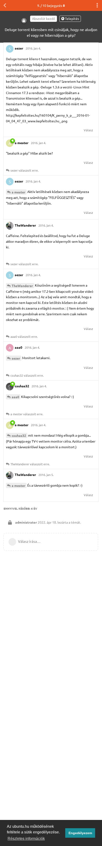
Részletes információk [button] (26, 839)
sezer (16, 358)
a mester (18, 192)
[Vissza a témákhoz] (4, 5)
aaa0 (15, 397)
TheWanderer (22, 286)
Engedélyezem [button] (80, 833)
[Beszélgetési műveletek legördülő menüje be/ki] (97, 5)
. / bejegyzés (49, 5)
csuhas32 (19, 435)
